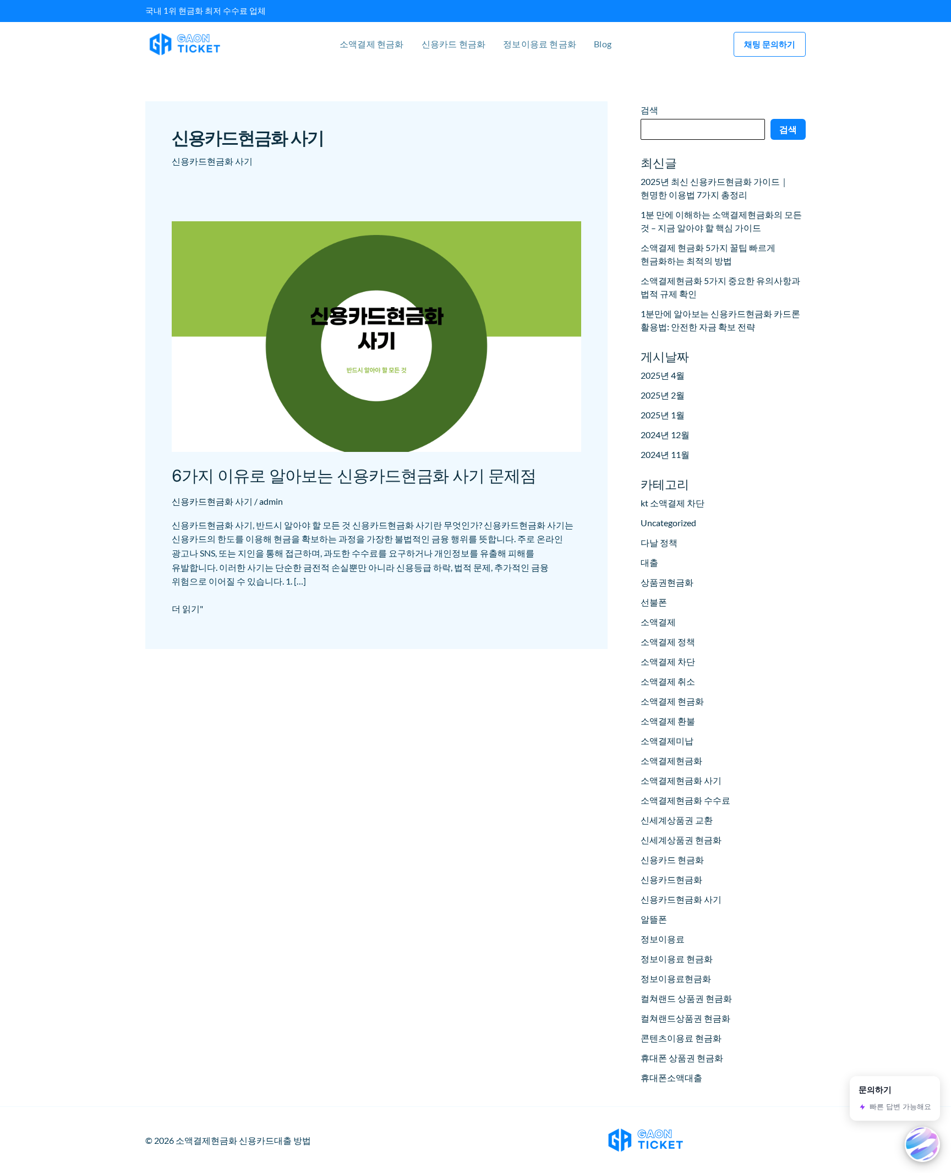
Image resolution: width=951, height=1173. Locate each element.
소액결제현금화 (671, 760)
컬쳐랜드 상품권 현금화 (686, 998)
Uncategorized (668, 522)
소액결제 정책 (668, 641)
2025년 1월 (663, 415)
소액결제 (658, 621)
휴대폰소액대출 (671, 1077)
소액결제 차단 (668, 661)
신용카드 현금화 (454, 44)
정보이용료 (663, 939)
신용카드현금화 (671, 879)
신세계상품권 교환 (677, 820)
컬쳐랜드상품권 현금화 (685, 1018)
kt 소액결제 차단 (672, 503)
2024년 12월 (665, 434)
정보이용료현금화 (676, 978)
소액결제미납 (667, 740)
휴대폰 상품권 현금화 (682, 1057)
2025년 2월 (663, 395)
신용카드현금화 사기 (212, 501)
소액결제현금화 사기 (681, 780)
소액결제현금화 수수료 (685, 800)
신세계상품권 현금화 (681, 839)
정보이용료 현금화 (539, 44)
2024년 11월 (665, 454)
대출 (649, 562)
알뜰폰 (654, 919)
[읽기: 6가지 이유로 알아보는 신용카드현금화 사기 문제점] (376, 335)
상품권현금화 (667, 582)
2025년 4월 (663, 375)
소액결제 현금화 (372, 44)
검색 (649, 110)
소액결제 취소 (668, 681)
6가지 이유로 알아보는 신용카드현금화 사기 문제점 (354, 475)
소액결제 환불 (668, 721)
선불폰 (654, 602)
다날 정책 (659, 542)
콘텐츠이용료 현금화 (681, 1038)
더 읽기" (187, 608)
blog (602, 44)
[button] (770, 44)
